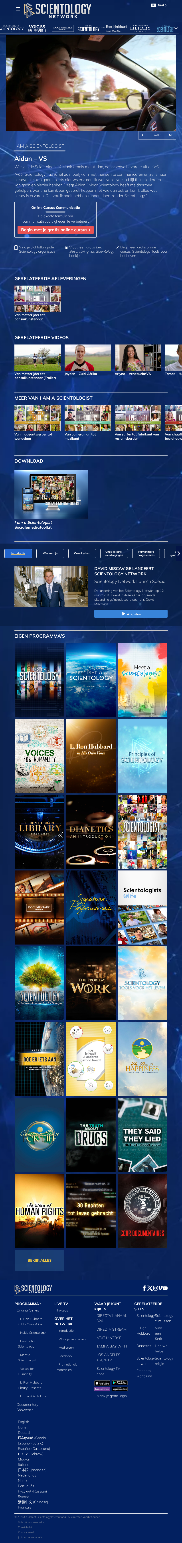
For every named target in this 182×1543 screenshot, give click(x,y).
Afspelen (134, 614)
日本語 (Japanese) (32, 1470)
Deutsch (24, 1432)
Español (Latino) (30, 1443)
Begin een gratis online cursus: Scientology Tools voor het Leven (143, 251)
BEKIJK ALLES (39, 1260)
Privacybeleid (26, 1532)
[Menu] (18, 9)
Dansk (23, 1427)
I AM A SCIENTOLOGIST (39, 146)
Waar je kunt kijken (72, 1339)
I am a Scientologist (34, 1396)
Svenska (25, 1496)
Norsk (22, 1480)
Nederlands (27, 1475)
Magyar (24, 1459)
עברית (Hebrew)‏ (31, 1454)
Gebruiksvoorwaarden (31, 1522)
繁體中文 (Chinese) (33, 1502)
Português (26, 1486)
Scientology (145, 1315)
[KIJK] (142, 756)
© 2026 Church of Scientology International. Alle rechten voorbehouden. (57, 1517)
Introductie (66, 1331)
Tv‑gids (62, 1310)
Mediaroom (67, 1348)
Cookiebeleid (25, 1527)
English (23, 1422)
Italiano (23, 1464)
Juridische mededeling (31, 1537)
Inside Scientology (33, 1333)
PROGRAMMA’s (27, 1303)
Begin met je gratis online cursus (55, 229)
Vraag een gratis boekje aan (91, 251)
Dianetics (143, 1346)
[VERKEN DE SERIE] (39, 680)
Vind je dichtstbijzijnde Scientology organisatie (37, 249)
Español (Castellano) (34, 1448)
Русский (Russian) (32, 1491)
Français (24, 1507)
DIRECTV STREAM (112, 1329)
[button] (3, 554)
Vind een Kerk (158, 1333)
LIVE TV (61, 1303)
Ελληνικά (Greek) (32, 1438)
